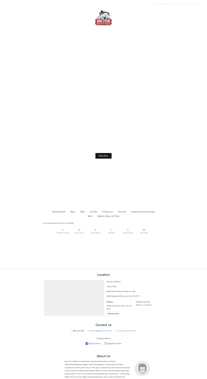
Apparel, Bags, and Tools (108, 216)
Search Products (63, 233)
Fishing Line (107, 212)
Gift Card (122, 212)
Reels (72, 212)
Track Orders (95, 233)
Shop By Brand (58, 212)
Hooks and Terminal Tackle (143, 212)
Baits (90, 216)
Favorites (111, 233)
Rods (82, 212)
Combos (93, 212)
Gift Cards (144, 233)
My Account (79, 233)
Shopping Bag (127, 233)
